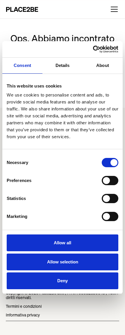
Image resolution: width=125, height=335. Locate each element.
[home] (22, 9)
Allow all (62, 242)
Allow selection (62, 261)
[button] (113, 9)
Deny (62, 280)
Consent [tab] (22, 65)
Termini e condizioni (24, 306)
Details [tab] (63, 65)
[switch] (110, 180)
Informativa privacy (23, 315)
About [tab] (102, 65)
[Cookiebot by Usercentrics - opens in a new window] (92, 49)
